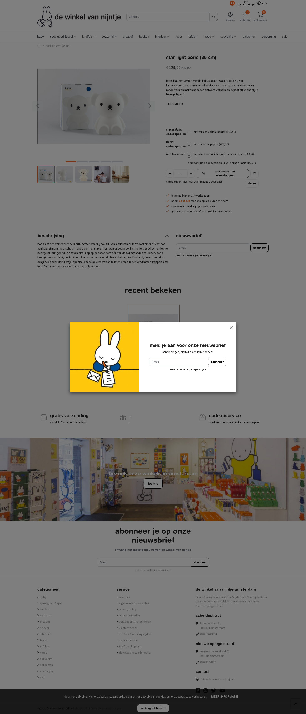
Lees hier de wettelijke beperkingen (188, 369)
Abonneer (217, 361)
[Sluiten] (231, 327)
